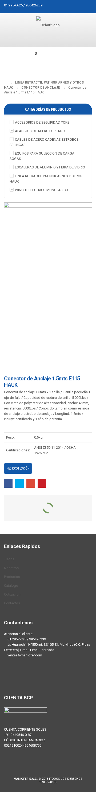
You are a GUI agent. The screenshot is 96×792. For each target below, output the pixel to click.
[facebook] (9, 676)
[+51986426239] (25, 676)
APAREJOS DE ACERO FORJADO (40, 131)
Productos (12, 577)
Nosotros (11, 568)
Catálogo (11, 586)
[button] (12, 53)
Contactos (12, 603)
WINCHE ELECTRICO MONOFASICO (41, 190)
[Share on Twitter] (19, 483)
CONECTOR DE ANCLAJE (40, 87)
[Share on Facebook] (8, 483)
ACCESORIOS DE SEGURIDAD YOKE (42, 122)
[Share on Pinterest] (42, 483)
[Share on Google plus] (30, 483)
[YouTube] (41, 676)
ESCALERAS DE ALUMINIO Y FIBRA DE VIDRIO (50, 167)
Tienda (9, 559)
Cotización (12, 594)
